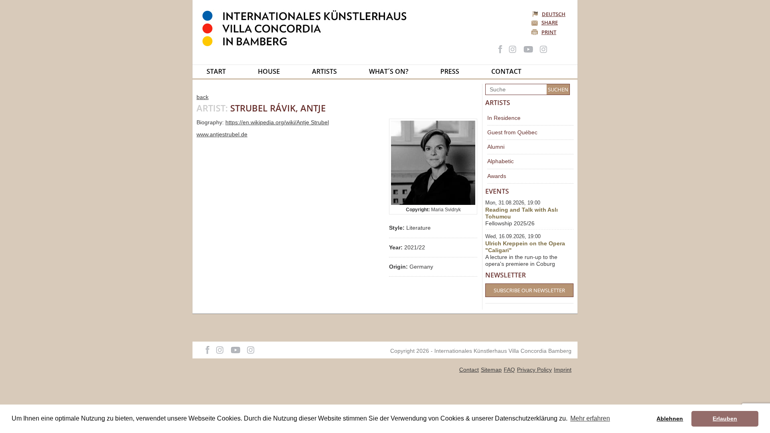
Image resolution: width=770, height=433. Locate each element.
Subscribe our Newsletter (529, 290)
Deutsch (553, 14)
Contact (506, 71)
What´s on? (388, 71)
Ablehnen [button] (670, 418)
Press (449, 71)
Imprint (562, 369)
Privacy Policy (534, 369)
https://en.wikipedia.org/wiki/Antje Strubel (277, 122)
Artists (324, 71)
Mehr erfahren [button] (590, 418)
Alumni (496, 147)
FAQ (509, 369)
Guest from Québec (512, 132)
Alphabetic (500, 161)
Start (216, 71)
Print (548, 32)
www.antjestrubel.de (222, 134)
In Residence (504, 118)
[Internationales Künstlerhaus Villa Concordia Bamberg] (308, 44)
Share (549, 22)
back (203, 97)
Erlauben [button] (725, 418)
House (269, 71)
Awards (496, 176)
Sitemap (491, 369)
